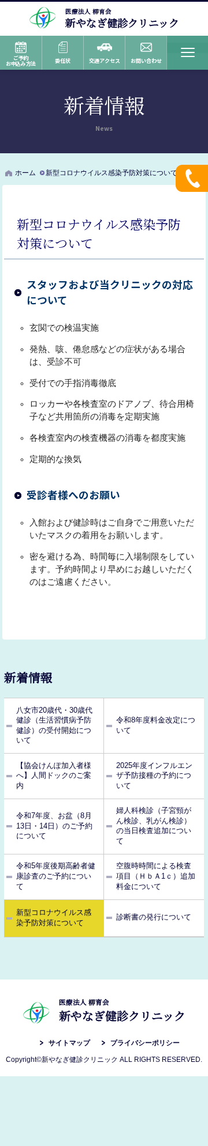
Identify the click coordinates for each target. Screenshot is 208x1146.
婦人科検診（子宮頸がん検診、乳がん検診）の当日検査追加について (153, 826)
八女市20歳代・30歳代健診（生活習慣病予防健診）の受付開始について (54, 725)
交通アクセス (104, 61)
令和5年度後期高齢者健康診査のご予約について (55, 876)
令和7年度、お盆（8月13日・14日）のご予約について (54, 826)
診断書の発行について (153, 917)
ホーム (25, 173)
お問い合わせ (146, 61)
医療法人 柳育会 (122, 18)
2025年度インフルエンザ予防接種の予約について (154, 776)
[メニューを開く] (187, 53)
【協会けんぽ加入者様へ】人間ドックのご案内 (53, 776)
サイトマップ (69, 1042)
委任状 (62, 61)
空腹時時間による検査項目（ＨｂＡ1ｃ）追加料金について (155, 876)
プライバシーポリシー (145, 1042)
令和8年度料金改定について (155, 725)
